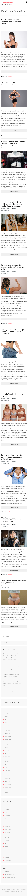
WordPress (20, 891)
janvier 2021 (7, 781)
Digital (6, 818)
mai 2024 (7, 750)
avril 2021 (7, 773)
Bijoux (6, 812)
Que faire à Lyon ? (7, 2)
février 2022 (7, 770)
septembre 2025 (8, 742)
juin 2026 (6, 719)
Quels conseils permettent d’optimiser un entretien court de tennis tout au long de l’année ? (12, 683)
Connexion (7, 871)
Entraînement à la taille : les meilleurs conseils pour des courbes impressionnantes (11, 204)
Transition (7, 857)
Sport (6, 852)
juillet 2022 (7, 761)
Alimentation (8, 804)
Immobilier (7, 826)
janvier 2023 (7, 756)
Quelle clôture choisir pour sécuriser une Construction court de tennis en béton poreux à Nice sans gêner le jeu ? (13, 667)
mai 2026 (7, 722)
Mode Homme (8, 829)
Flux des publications (9, 874)
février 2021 (7, 778)
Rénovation (7, 837)
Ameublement (8, 806)
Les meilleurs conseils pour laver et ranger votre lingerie (13, 581)
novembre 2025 (8, 739)
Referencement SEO (9, 835)
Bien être (7, 809)
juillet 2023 (7, 753)
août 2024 (7, 744)
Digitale (6, 821)
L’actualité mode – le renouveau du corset (13, 395)
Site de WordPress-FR (9, 880)
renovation (7, 840)
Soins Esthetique (8, 849)
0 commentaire (5, 28)
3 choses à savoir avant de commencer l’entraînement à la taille (12, 267)
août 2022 (7, 759)
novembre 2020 (8, 787)
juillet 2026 (7, 716)
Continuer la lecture (14, 72)
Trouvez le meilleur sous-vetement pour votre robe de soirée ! (12, 21)
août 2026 (7, 713)
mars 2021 (7, 775)
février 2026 (7, 730)
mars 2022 (7, 767)
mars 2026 (7, 728)
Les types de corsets (8, 82)
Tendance (10, 76)
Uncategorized (8, 860)
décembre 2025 (8, 736)
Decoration (7, 815)
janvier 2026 (7, 733)
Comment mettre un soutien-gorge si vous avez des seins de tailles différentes (12, 457)
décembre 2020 (8, 784)
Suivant (7, 636)
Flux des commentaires (10, 877)
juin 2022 (6, 764)
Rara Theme (9, 891)
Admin (14, 84)
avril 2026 (7, 725)
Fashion (6, 823)
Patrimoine (7, 832)
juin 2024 (6, 747)
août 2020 (7, 790)
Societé (6, 846)
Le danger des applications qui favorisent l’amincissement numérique (12, 331)
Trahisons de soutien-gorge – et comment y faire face (13, 142)
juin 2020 (6, 792)
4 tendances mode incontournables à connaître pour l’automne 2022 (13, 520)
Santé (6, 843)
